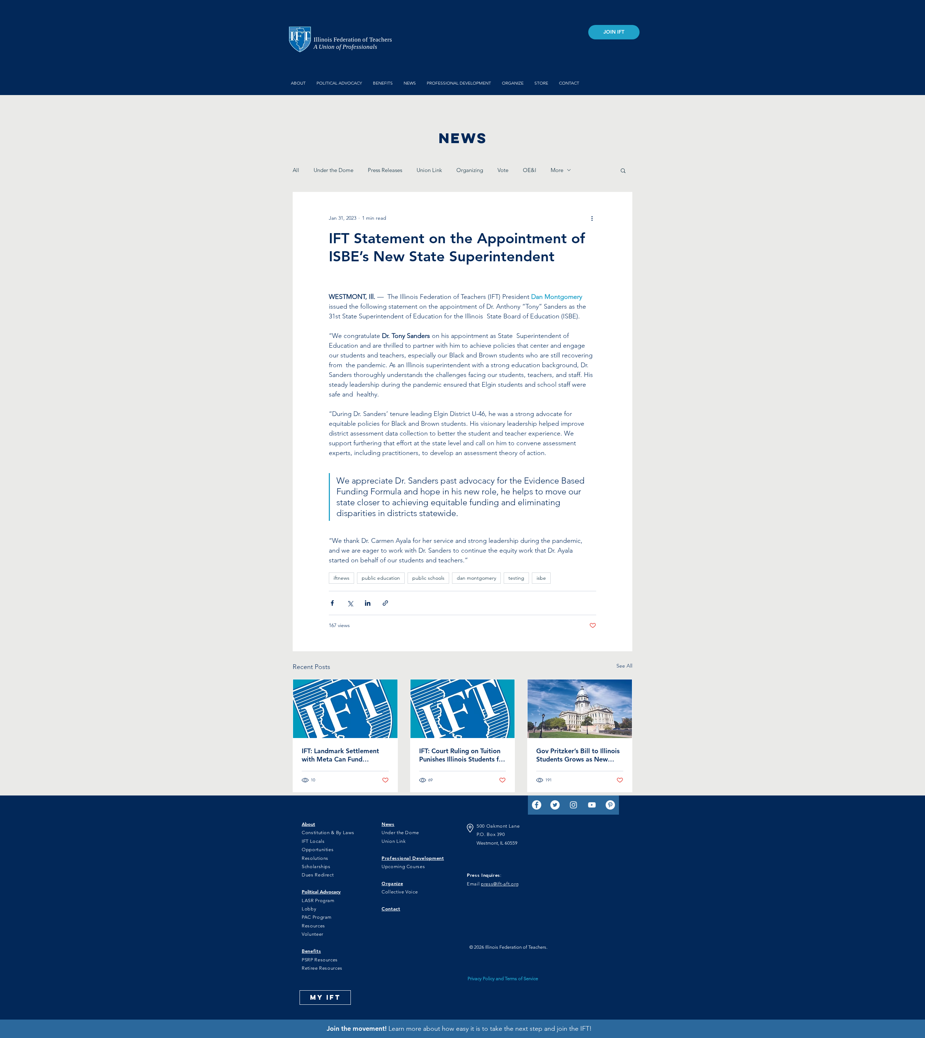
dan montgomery (476, 578)
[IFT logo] (345, 708)
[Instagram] (573, 805)
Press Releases (385, 170)
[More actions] (592, 218)
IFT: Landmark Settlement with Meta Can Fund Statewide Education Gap (340, 755)
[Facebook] (536, 805)
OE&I (529, 170)
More (557, 170)
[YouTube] (592, 805)
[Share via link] (385, 603)
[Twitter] (555, 805)
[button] (623, 170)
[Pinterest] (610, 805)
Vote (503, 170)
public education (381, 578)
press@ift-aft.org (500, 884)
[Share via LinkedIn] (367, 603)
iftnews (341, 578)
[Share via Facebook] (332, 603)
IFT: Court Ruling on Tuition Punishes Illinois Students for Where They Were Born (462, 755)
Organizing (469, 170)
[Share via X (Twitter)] (350, 603)
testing (516, 578)
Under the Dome (333, 170)
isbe (541, 578)
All (296, 170)
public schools (428, 578)
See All (624, 665)
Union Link (429, 170)
